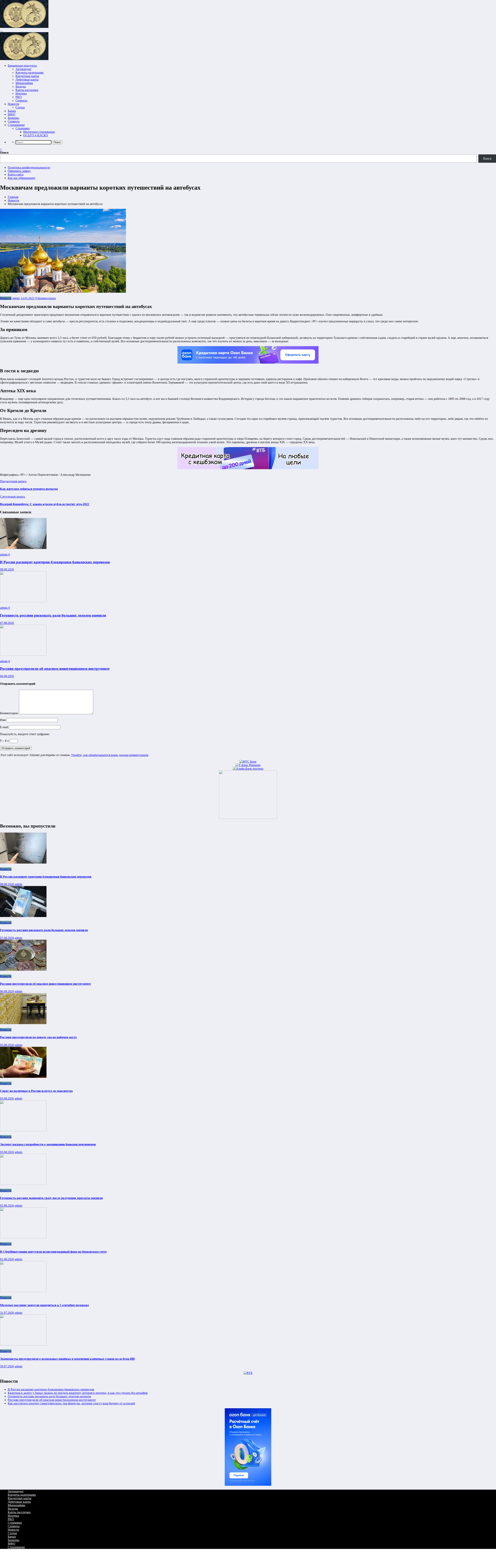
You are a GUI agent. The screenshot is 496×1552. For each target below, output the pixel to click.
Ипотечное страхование (39, 131)
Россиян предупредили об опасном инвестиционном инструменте (54, 669)
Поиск (4, 152)
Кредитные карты (27, 76)
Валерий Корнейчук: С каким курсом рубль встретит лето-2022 (44, 504)
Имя (3, 720)
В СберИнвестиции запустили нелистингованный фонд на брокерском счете (53, 1251)
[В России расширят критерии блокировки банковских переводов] (23, 548)
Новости (13, 104)
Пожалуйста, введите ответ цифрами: (25, 734)
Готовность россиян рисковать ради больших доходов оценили (53, 615)
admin (16, 298)
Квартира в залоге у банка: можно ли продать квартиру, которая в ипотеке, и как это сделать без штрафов (78, 1393)
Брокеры (13, 118)
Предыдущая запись (13, 481)
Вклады (21, 86)
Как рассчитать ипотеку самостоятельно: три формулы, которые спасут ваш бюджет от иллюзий (71, 1403)
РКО (19, 97)
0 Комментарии (45, 298)
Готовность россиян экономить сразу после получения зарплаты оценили (51, 1198)
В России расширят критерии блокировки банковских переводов (55, 562)
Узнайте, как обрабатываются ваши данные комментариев (109, 755)
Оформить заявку (19, 171)
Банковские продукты (22, 65)
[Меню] (1, 31)
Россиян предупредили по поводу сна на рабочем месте (38, 1037)
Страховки (23, 128)
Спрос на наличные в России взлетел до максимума (36, 1091)
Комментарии (9, 713)
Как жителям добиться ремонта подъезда (29, 488)
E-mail (4, 727)
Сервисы (21, 100)
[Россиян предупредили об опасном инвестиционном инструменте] (23, 654)
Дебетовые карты (27, 79)
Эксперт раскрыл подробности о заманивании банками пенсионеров (48, 1144)
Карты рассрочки (27, 90)
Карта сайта (15, 174)
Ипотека (21, 93)
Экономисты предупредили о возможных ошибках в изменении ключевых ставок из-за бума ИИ (67, 1358)
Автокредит (23, 69)
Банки (12, 111)
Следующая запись (12, 496)
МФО (11, 114)
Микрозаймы (24, 83)
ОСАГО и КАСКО (35, 135)
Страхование (16, 124)
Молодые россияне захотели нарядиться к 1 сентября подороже (44, 1305)
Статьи (20, 107)
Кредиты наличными (30, 72)
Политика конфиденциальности (29, 167)
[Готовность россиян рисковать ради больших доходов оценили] (23, 601)
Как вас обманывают (21, 178)
